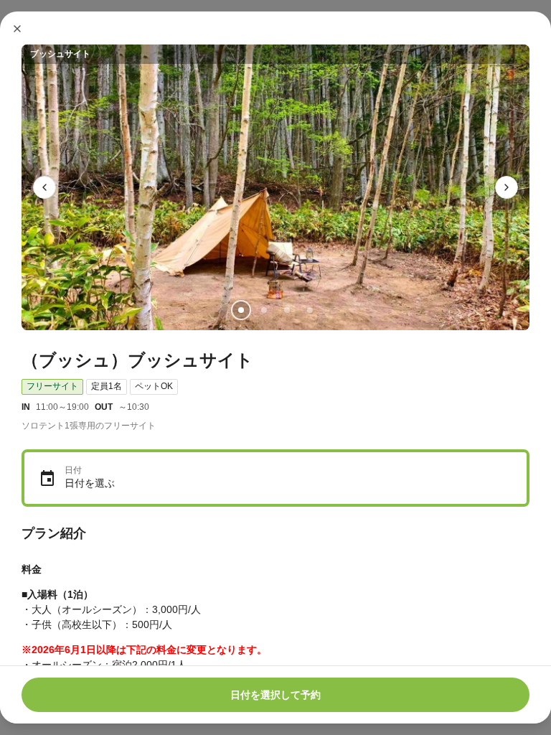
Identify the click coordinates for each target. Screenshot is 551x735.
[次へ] (506, 187)
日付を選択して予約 (275, 695)
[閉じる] (17, 28)
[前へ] (44, 187)
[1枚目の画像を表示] (241, 310)
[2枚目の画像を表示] (264, 310)
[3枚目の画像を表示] (287, 310)
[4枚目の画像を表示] (310, 310)
